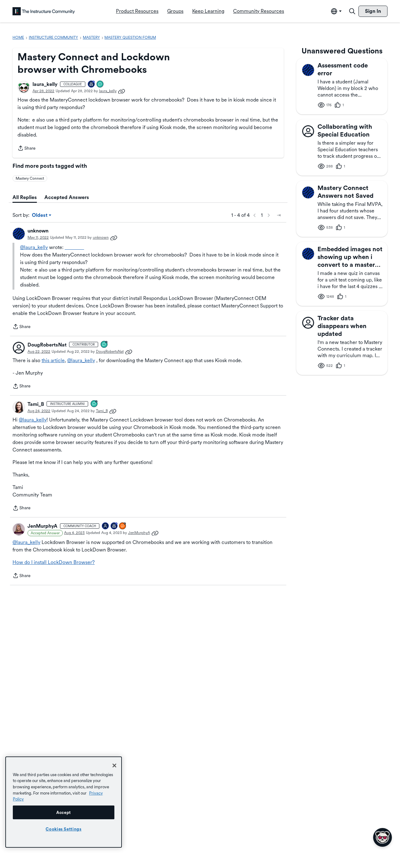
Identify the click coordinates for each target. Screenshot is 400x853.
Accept (63, 812)
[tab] (25, 197)
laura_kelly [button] (45, 84)
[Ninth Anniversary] (91, 84)
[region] (63, 802)
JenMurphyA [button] (43, 526)
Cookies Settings (64, 828)
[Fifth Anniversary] (114, 526)
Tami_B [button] (36, 404)
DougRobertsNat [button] (47, 345)
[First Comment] (100, 84)
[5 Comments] (104, 345)
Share (27, 149)
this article (53, 360)
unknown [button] (38, 231)
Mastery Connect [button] (30, 178)
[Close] (114, 765)
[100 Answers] (123, 526)
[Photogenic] (105, 526)
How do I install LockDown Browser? (53, 562)
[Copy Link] (121, 91)
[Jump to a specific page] (279, 215)
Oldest (40, 215)
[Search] (352, 11)
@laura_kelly (34, 247)
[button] (24, 87)
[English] (43, 11)
